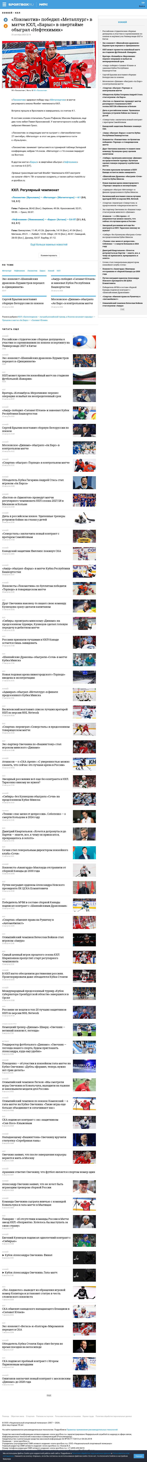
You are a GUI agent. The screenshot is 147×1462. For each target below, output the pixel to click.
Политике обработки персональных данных (91, 1453)
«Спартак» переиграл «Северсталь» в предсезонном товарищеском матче (119, 204)
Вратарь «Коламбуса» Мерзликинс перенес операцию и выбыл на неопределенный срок (118, 59)
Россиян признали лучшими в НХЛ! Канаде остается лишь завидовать (119, 171)
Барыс (33, 162)
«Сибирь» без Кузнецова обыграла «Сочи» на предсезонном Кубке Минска (121, 235)
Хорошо (139, 1456)
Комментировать (49, 255)
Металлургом (57, 99)
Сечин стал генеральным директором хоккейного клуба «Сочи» (120, 263)
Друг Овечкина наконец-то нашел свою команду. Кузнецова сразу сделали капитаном (121, 151)
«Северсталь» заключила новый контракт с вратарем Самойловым (122, 120)
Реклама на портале (44, 1416)
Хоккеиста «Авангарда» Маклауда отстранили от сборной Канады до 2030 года (121, 271)
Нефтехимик (70, 162)
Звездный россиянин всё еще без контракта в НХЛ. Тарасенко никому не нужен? (121, 228)
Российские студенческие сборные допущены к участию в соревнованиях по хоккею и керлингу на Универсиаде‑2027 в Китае (122, 35)
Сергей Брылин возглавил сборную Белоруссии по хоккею (23, 301)
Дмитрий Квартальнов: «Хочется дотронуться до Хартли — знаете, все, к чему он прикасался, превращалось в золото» (121, 254)
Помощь (5, 1416)
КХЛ (18, 13)
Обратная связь (17, 1416)
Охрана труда (88, 1416)
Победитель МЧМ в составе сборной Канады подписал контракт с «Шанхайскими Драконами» (119, 290)
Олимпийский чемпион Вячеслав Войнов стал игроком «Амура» (122, 304)
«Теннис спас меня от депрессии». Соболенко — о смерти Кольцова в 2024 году (120, 244)
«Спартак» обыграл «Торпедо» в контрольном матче (117, 89)
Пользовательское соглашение (68, 1416)
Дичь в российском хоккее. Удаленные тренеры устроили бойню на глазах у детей (121, 113)
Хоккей (7, 13)
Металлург (6, 271)
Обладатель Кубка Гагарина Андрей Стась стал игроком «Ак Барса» (122, 95)
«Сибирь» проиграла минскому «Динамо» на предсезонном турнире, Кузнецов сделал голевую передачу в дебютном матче (122, 162)
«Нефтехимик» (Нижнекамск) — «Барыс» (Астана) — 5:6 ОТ (44, 219)
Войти (142, 6)
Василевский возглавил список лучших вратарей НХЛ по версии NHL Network (121, 197)
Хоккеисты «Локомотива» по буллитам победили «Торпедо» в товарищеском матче (121, 142)
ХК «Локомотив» (40, 90)
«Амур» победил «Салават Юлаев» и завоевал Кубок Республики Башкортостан (73, 283)
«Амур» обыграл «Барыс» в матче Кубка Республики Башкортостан (121, 134)
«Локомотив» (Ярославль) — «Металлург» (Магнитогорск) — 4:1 (46, 197)
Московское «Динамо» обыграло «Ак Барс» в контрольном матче (72, 301)
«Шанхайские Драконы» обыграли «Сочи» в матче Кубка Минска (122, 177)
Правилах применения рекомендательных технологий (92, 1429)
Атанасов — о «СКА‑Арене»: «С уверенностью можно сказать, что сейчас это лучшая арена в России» (119, 219)
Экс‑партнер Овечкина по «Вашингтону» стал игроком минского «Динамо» (121, 210)
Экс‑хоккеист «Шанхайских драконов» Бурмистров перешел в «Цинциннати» (23, 283)
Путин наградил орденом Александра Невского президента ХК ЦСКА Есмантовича (120, 280)
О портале (30, 1416)
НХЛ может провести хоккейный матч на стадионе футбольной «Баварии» (121, 50)
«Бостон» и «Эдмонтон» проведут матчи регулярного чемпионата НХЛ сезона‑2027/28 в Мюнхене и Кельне (121, 104)
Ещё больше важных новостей (49, 244)
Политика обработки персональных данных (114, 1416)
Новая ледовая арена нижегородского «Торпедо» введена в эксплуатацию (120, 184)
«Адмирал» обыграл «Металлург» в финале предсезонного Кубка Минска (120, 190)
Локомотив (19, 99)
